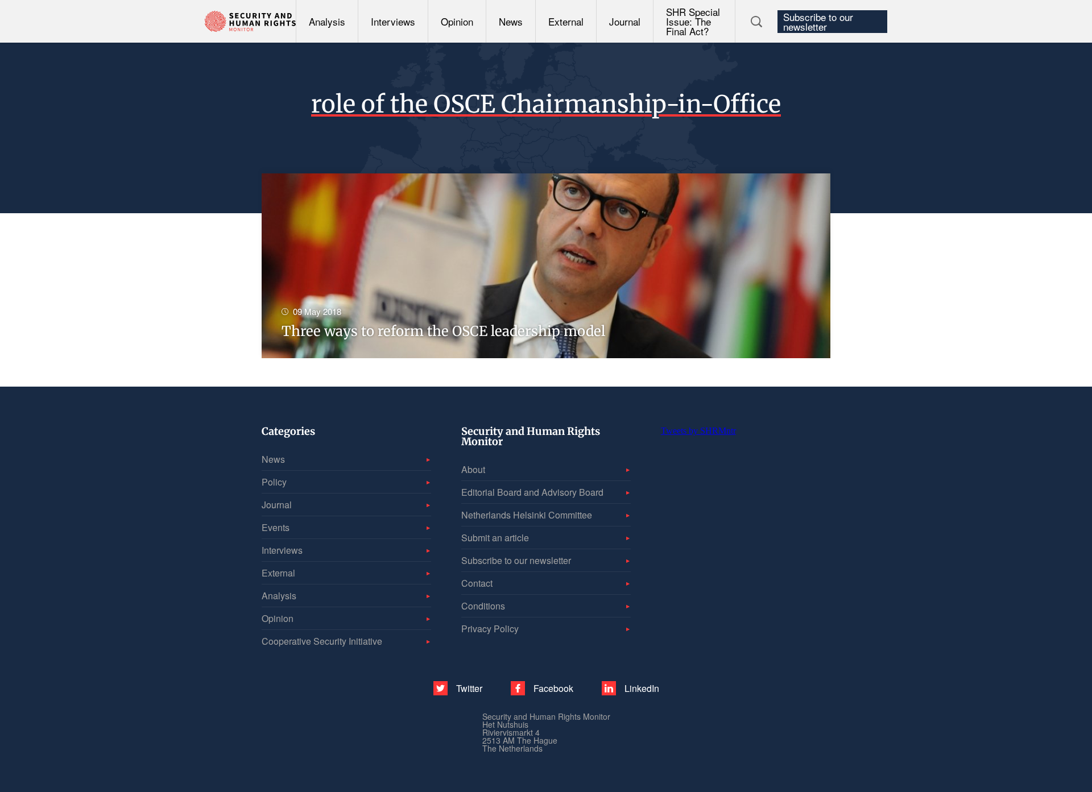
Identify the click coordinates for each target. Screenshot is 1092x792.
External (566, 21)
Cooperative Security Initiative (322, 641)
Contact (477, 583)
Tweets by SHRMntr (698, 431)
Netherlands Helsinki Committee (526, 514)
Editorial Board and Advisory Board (532, 492)
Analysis (327, 21)
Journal (624, 21)
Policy (274, 481)
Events (275, 527)
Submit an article (495, 537)
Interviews (393, 21)
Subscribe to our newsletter (818, 21)
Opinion (457, 21)
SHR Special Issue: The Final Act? (693, 21)
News (511, 21)
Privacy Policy (490, 628)
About (473, 469)
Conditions (483, 605)
